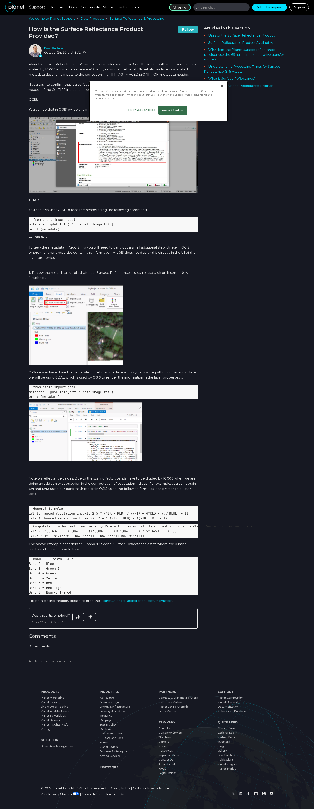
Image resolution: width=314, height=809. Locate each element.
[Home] (25, 7)
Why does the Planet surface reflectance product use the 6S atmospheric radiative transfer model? (244, 54)
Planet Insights (227, 764)
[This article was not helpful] (90, 617)
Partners (167, 692)
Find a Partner (168, 711)
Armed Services (110, 756)
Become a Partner (171, 702)
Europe (104, 742)
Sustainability (108, 724)
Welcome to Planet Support (52, 18)
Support (226, 692)
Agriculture (107, 697)
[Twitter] (233, 793)
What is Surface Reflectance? (232, 78)
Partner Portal (227, 737)
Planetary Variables (53, 715)
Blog (221, 746)
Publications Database (232, 711)
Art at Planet (167, 764)
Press (162, 746)
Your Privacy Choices (57, 794)
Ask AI (182, 7)
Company (167, 722)
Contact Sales (128, 7)
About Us (164, 728)
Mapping (105, 720)
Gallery (222, 750)
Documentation (228, 706)
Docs (73, 7)
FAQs (162, 768)
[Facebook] (248, 793)
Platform (58, 7)
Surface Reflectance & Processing (137, 18)
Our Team (165, 737)
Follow (188, 29)
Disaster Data (226, 755)
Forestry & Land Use (113, 711)
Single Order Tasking (55, 706)
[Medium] (264, 793)
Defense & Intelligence (114, 751)
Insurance (106, 715)
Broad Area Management (57, 746)
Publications (225, 759)
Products (50, 692)
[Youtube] (271, 793)
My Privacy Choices (141, 109)
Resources (166, 750)
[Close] (222, 86)
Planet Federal (109, 747)
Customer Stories (170, 732)
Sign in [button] (299, 7)
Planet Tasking (50, 702)
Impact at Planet (169, 755)
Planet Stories (227, 768)
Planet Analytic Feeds (55, 711)
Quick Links (228, 722)
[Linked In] (240, 793)
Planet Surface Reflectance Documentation (136, 601)
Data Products (92, 18)
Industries (109, 692)
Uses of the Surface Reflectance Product (241, 35)
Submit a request (269, 7)
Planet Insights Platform (56, 724)
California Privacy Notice (151, 788)
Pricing (45, 729)
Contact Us (166, 759)
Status (108, 7)
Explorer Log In (227, 732)
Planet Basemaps (52, 720)
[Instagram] (256, 793)
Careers (164, 741)
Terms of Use (115, 794)
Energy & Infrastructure (115, 706)
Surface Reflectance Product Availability (240, 43)
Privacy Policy (120, 788)
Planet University (229, 702)
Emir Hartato (53, 48)
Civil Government (111, 733)
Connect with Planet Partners (178, 697)
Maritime (106, 729)
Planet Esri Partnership (173, 706)
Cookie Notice (93, 794)
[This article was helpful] (78, 617)
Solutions (50, 740)
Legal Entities (167, 773)
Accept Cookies (173, 109)
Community (90, 7)
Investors (109, 767)
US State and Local (112, 738)
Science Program (111, 702)
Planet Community (230, 697)
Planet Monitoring (53, 697)
